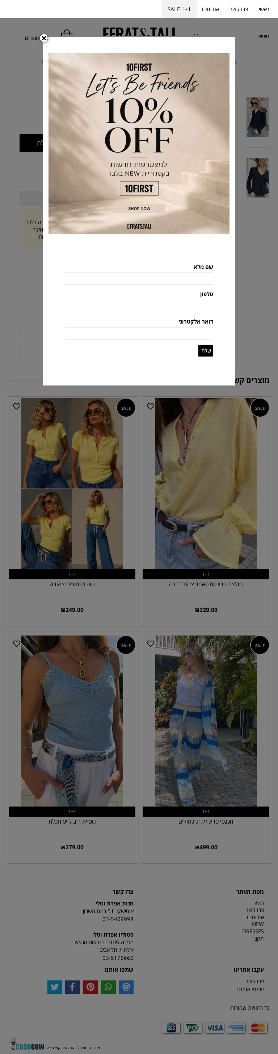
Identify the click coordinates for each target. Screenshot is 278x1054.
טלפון (206, 293)
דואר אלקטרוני (195, 321)
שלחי (206, 350)
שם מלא (203, 266)
